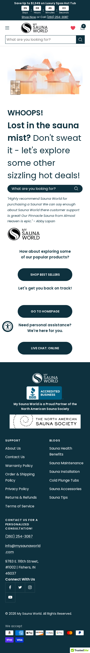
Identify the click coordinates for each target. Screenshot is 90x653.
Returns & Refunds (21, 497)
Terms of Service (19, 506)
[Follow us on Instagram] (30, 587)
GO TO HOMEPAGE (45, 311)
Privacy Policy (17, 488)
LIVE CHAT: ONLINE (45, 348)
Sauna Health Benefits (60, 451)
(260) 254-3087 (57, 17)
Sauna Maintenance (66, 463)
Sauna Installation (64, 471)
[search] (80, 39)
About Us (13, 448)
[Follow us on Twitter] (20, 587)
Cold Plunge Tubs (64, 480)
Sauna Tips (58, 497)
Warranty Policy (19, 465)
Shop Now (29, 17)
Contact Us (15, 456)
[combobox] (40, 39)
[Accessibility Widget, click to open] (7, 326)
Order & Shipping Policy (20, 477)
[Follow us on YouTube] (10, 597)
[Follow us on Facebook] (10, 587)
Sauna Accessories (65, 488)
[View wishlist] (73, 29)
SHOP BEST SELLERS (45, 274)
